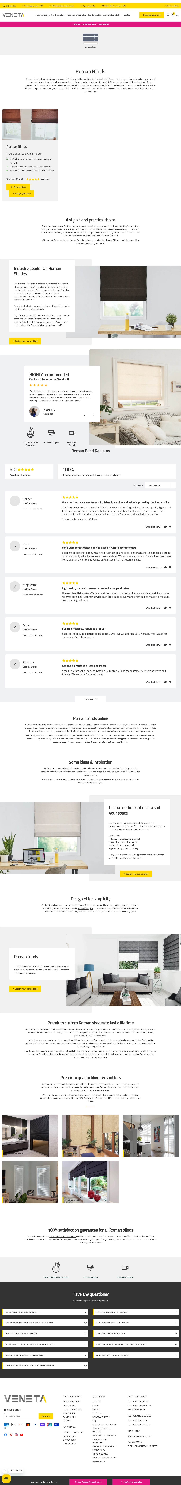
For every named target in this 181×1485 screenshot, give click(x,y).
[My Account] (177, 15)
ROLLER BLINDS (69, 1405)
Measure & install (111, 15)
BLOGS (95, 1405)
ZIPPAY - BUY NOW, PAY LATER (104, 1446)
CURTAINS (67, 1420)
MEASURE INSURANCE (136, 1409)
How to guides (94, 15)
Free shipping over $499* (33, 6)
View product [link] (20, 186)
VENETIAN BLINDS (70, 1413)
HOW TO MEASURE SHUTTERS (140, 1405)
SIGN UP (46, 1416)
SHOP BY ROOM (69, 1439)
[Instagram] (16, 1434)
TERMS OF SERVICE (100, 1454)
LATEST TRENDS (69, 1436)
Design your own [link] (23, 193)
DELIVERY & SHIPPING (101, 1417)
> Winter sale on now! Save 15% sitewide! (90, 24)
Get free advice (58, 15)
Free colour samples (76, 15)
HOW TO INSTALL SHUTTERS (139, 1424)
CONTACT (96, 1409)
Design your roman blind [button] (26, 341)
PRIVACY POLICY (98, 1461)
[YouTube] (21, 1434)
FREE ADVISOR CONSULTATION (104, 1424)
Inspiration (126, 15)
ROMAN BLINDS (69, 1417)
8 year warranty (88, 6)
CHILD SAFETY (97, 1413)
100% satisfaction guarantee (62, 6)
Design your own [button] (153, 14)
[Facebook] (5, 1434)
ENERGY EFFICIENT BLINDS (73, 1432)
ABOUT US (96, 1401)
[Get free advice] (172, 6)
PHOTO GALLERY (69, 1443)
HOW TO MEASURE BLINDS (138, 1401)
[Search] (167, 15)
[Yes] (165, 526)
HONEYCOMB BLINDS (71, 1401)
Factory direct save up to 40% (114, 6)
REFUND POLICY (98, 1450)
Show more (89, 699)
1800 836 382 (10, 6)
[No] (169, 526)
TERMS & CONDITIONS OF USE (104, 1457)
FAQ (94, 1420)
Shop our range (42, 15)
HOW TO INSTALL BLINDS (137, 1420)
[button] (38, 179)
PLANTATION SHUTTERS (72, 1409)
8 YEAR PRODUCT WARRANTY (104, 1435)
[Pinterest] (11, 1434)
